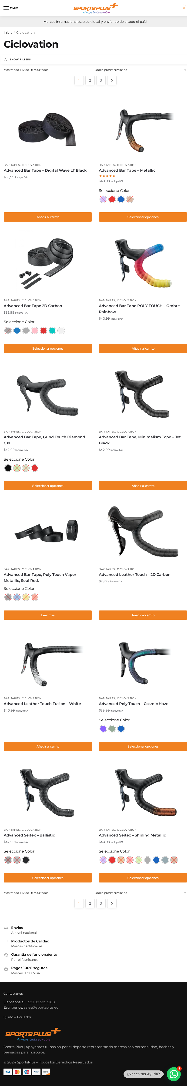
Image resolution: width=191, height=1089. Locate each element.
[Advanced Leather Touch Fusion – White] (48, 661)
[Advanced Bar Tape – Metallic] (143, 128)
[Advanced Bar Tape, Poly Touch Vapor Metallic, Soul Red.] (48, 531)
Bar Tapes (12, 165)
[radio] (103, 199)
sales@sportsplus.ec (41, 1007)
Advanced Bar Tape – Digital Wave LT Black (45, 170)
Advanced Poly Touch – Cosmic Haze (133, 704)
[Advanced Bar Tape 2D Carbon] (48, 263)
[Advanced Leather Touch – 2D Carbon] (143, 531)
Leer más (48, 615)
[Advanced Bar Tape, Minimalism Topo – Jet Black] (143, 394)
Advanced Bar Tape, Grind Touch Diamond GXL (44, 440)
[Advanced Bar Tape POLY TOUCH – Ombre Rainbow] (143, 263)
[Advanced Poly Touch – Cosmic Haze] (143, 661)
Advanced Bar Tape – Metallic (127, 170)
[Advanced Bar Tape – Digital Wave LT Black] (48, 128)
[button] (174, 1074)
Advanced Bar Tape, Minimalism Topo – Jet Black (140, 440)
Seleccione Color (114, 190)
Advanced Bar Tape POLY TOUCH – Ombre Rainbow (139, 309)
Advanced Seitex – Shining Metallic (132, 835)
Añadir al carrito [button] (48, 217)
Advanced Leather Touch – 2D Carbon (135, 574)
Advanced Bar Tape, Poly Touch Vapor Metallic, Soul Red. (40, 577)
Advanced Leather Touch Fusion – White (42, 704)
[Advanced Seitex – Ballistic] (48, 792)
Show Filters (20, 59)
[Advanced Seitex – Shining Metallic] (143, 792)
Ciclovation (32, 165)
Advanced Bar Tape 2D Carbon (33, 306)
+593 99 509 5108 (40, 1002)
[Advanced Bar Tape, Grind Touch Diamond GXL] (48, 394)
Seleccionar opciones (143, 217)
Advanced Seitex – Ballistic (29, 835)
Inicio (8, 32)
